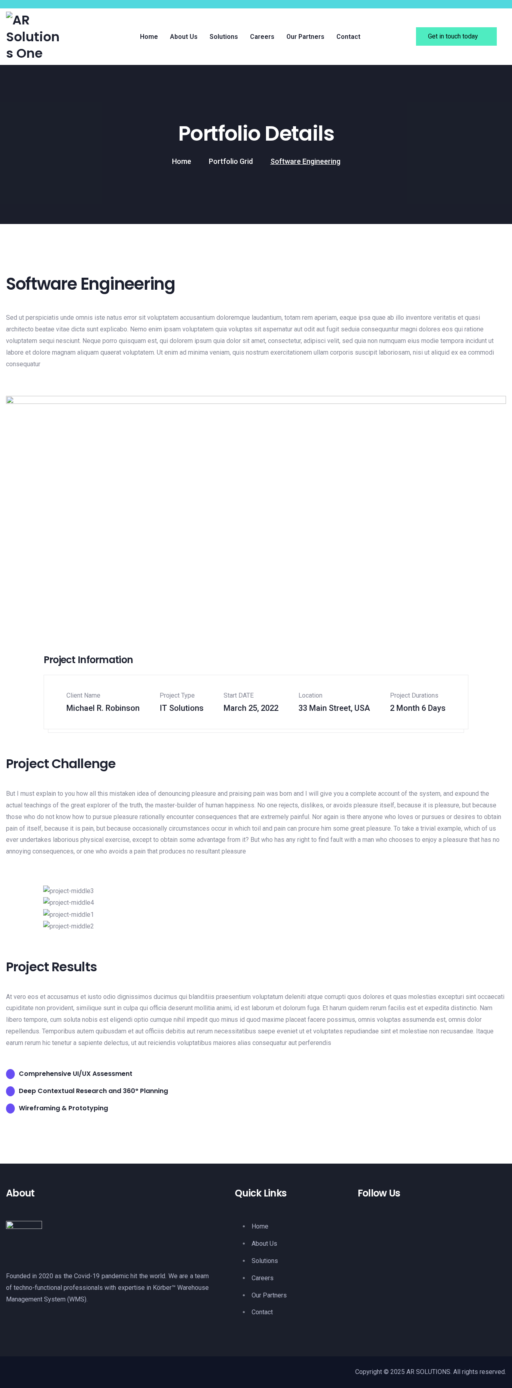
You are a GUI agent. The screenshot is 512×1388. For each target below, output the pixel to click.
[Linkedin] (395, 1237)
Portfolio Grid (231, 161)
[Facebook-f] (368, 1237)
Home (181, 161)
